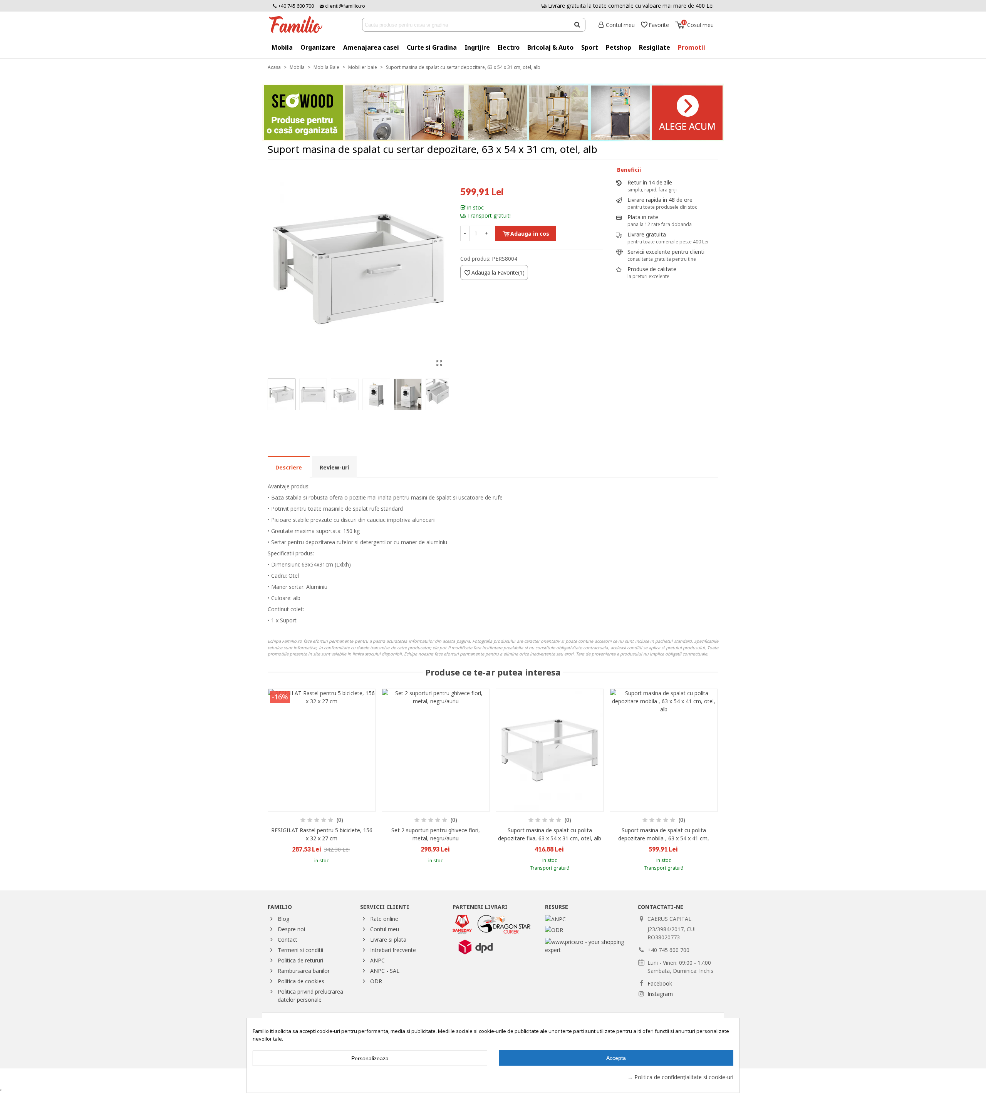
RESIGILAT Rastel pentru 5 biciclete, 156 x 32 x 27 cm (321, 834)
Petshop (618, 47)
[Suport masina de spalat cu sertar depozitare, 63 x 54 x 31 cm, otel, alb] (439, 363)
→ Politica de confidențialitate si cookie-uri (680, 1077)
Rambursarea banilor (304, 970)
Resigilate (654, 47)
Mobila (282, 47)
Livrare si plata (388, 939)
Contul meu (384, 929)
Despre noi (291, 929)
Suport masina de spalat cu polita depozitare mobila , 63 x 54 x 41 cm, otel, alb (663, 838)
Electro (509, 47)
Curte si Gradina (432, 47)
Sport (589, 47)
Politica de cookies (301, 981)
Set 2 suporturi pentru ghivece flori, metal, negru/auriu (435, 834)
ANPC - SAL (384, 970)
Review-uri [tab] (334, 467)
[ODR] (554, 929)
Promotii (691, 47)
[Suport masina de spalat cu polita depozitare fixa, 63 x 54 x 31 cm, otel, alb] (549, 750)
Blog (283, 918)
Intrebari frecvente (393, 950)
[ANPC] (555, 918)
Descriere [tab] (288, 467)
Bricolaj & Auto (550, 47)
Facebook (659, 983)
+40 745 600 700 (295, 5)
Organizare (317, 47)
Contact (287, 939)
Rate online (384, 918)
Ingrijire (477, 47)
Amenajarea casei (371, 47)
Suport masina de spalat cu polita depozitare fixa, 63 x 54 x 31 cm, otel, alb (549, 834)
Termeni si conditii (300, 950)
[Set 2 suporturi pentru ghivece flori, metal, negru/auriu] (435, 750)
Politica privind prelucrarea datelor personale (310, 995)
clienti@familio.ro (344, 5)
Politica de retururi (300, 960)
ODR (376, 981)
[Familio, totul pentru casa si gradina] (298, 24)
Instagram (660, 993)
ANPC (377, 960)
